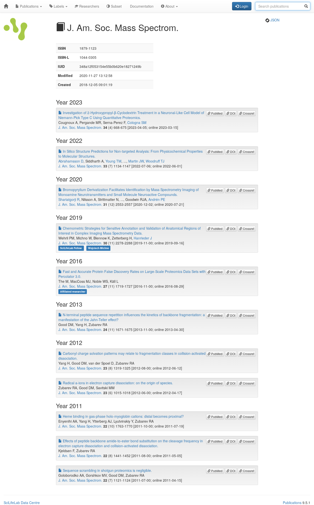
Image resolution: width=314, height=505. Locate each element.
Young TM (113, 161)
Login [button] (243, 6)
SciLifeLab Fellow (71, 248)
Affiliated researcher (72, 291)
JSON (274, 19)
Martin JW (136, 161)
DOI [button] (232, 113)
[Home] (6, 6)
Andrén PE (156, 199)
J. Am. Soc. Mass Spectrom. (80, 127)
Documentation (141, 6)
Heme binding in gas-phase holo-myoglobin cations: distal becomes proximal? (123, 416)
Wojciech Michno (98, 248)
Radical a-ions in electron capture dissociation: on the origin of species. (117, 382)
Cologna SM (136, 122)
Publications (29, 6)
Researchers (88, 6)
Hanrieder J (143, 238)
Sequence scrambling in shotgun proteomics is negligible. (107, 470)
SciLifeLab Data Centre (22, 502)
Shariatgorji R (68, 199)
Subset (116, 6)
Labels (59, 6)
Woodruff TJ (155, 161)
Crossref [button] (248, 113)
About (169, 6)
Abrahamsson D (70, 161)
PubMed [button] (216, 113)
